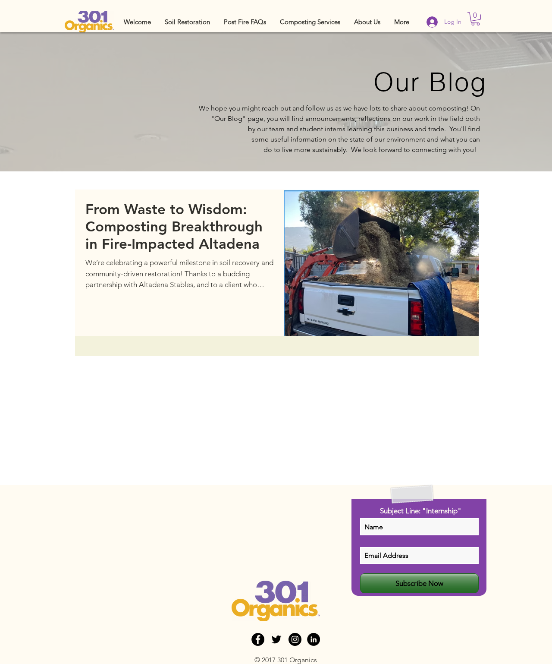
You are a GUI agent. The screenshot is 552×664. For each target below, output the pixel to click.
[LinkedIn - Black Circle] (313, 639)
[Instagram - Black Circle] (295, 639)
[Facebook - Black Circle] (257, 639)
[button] (187, 22)
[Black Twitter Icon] (276, 639)
